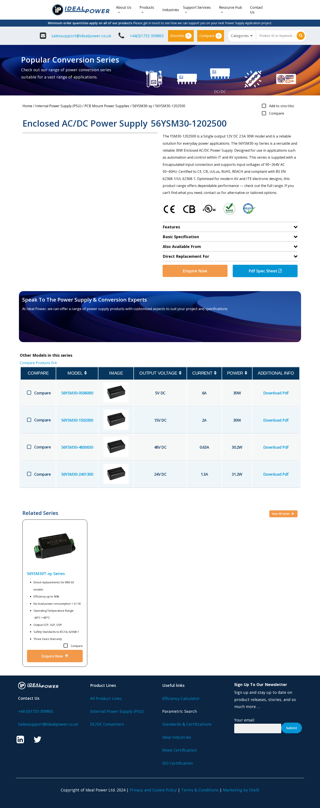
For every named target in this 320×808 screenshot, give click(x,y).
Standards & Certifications (187, 724)
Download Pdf (275, 393)
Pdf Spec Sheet (263, 270)
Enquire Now (195, 270)
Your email (244, 720)
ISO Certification (177, 763)
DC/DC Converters (107, 724)
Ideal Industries (176, 737)
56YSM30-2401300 (77, 474)
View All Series (281, 514)
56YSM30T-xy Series (46, 573)
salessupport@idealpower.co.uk (81, 35)
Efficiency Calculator (181, 698)
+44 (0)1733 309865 (35, 711)
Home (27, 106)
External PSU (154, 97)
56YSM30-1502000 (77, 420)
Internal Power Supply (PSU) (58, 106)
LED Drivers (253, 97)
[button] (47, 330)
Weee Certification (179, 750)
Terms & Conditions (200, 790)
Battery (286, 97)
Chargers (286, 104)
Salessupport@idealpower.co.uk (48, 724)
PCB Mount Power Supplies (106, 106)
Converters (220, 98)
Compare (209, 35)
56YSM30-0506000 (77, 393)
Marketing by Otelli (241, 790)
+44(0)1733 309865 (147, 35)
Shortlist (179, 35)
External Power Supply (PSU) (116, 711)
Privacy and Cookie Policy (153, 790)
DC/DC (220, 91)
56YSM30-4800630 (77, 447)
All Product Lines (106, 698)
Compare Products (38, 362)
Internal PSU (187, 97)
